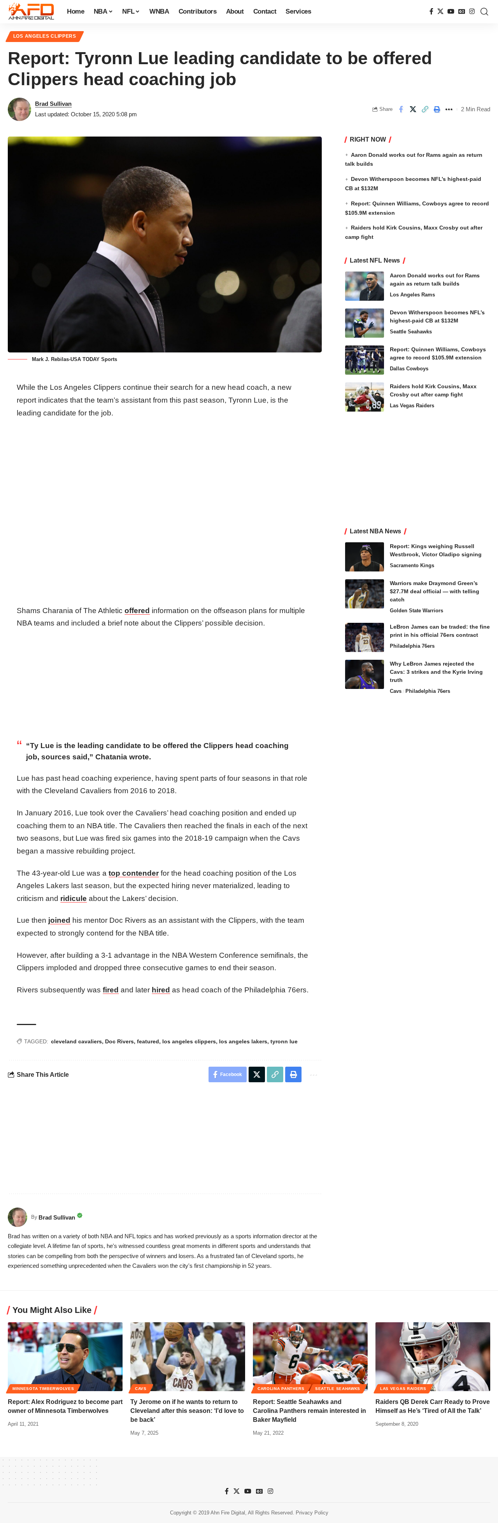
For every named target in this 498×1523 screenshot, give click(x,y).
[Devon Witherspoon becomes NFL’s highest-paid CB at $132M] (364, 323)
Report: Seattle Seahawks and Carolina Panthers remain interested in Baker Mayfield (309, 1411)
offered (137, 610)
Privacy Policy (312, 1513)
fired (111, 990)
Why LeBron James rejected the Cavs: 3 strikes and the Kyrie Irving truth (436, 672)
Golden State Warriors (416, 610)
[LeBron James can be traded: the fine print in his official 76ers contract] (364, 637)
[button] (484, 11)
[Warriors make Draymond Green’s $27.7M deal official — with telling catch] (364, 593)
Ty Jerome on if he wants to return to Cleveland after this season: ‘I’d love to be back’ (187, 1411)
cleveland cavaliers (76, 1041)
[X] (440, 11)
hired (161, 990)
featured (148, 1041)
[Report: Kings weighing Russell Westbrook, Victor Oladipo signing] (364, 556)
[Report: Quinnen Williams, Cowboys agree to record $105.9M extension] (364, 360)
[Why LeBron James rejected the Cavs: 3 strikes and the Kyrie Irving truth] (364, 674)
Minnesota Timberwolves (43, 1388)
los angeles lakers (243, 1041)
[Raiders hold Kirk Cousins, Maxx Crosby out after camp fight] (364, 397)
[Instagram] (472, 11)
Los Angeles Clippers (44, 36)
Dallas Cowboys (409, 369)
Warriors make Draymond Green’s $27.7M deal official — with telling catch (434, 591)
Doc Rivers (119, 1041)
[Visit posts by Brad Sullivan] (19, 109)
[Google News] (461, 11)
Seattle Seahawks (411, 332)
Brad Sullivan (53, 103)
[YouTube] (450, 11)
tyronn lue (284, 1041)
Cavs (396, 691)
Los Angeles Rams (412, 295)
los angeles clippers (189, 1041)
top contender (134, 873)
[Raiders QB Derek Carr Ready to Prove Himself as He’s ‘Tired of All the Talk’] (432, 1356)
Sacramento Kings (412, 565)
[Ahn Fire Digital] (31, 11)
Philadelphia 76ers (412, 646)
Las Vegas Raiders (412, 405)
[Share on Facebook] (400, 109)
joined (59, 920)
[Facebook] (431, 11)
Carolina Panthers (281, 1388)
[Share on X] (412, 109)
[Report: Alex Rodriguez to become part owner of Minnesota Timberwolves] (65, 1356)
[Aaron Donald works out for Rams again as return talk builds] (364, 286)
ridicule (73, 898)
